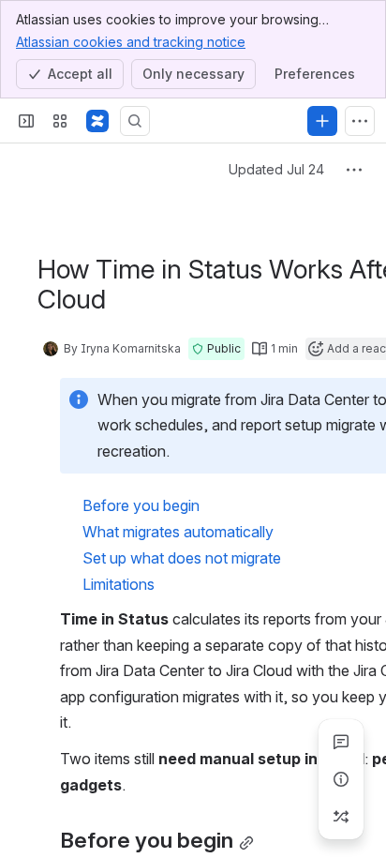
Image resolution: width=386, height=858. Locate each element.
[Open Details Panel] (341, 779)
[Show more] (360, 121)
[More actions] (354, 170)
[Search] (135, 121)
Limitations (118, 584)
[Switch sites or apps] (60, 121)
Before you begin (141, 505)
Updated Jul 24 (276, 169)
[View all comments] (341, 742)
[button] (216, 349)
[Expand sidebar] (26, 121)
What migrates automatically (178, 531)
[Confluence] (97, 121)
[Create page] (341, 817)
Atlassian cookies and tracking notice (130, 42)
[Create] (322, 121)
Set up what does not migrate (181, 558)
